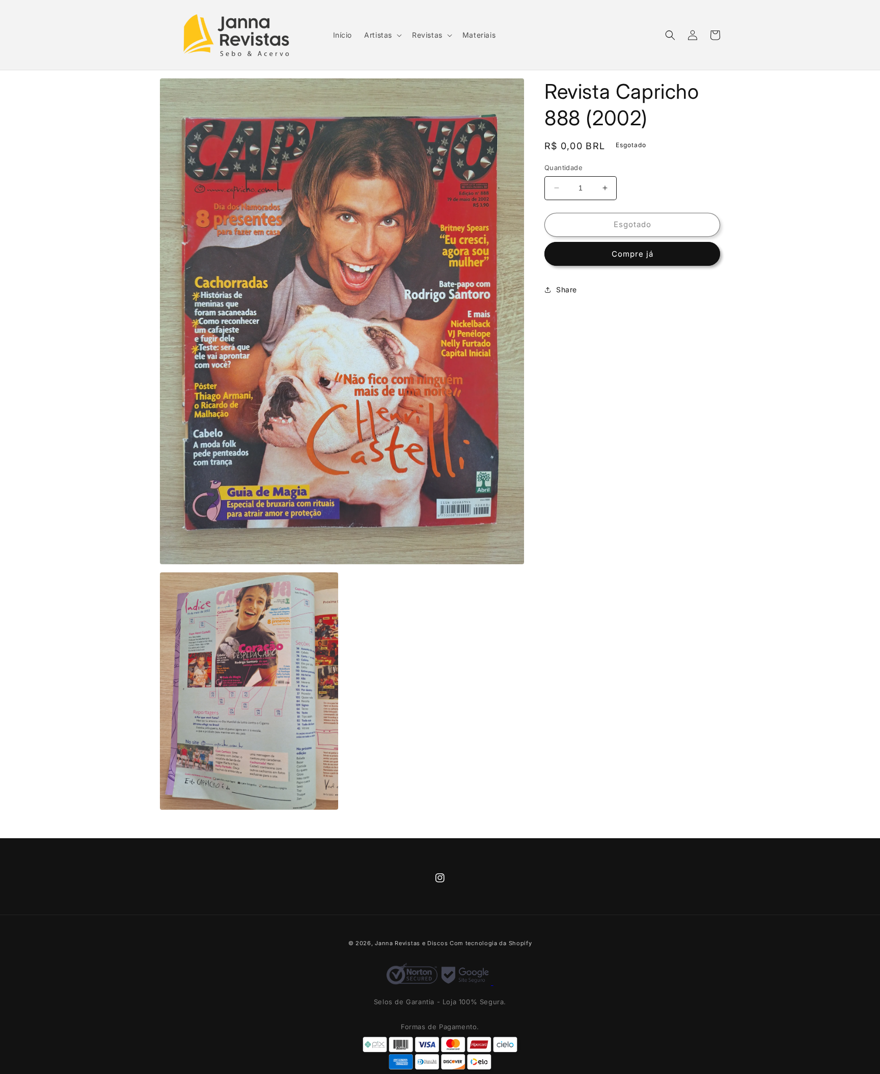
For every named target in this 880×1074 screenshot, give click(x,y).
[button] (382, 35)
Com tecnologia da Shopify (491, 943)
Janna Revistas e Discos (411, 943)
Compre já (632, 254)
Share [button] (566, 289)
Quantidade (563, 167)
